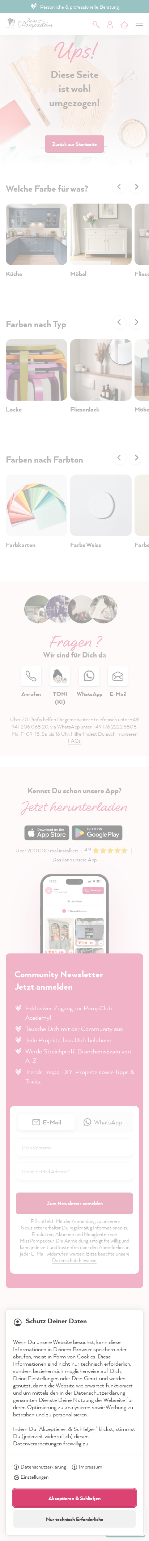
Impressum (90, 1466)
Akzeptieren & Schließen (74, 1498)
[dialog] (74, 770)
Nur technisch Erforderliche (74, 1519)
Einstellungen (34, 1476)
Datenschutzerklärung (43, 1466)
